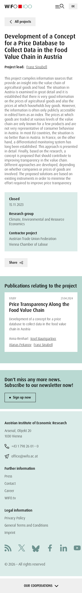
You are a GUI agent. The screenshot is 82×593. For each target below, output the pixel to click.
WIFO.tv (10, 498)
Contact (10, 483)
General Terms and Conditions (26, 525)
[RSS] (8, 548)
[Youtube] (77, 548)
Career (9, 490)
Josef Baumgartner (43, 338)
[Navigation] (59, 6)
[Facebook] (49, 548)
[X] (21, 548)
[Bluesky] (36, 548)
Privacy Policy (15, 518)
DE (73, 6)
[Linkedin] (63, 548)
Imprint (10, 532)
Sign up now (22, 397)
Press (8, 476)
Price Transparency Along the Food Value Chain (39, 307)
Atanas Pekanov (20, 345)
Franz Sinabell (36, 67)
